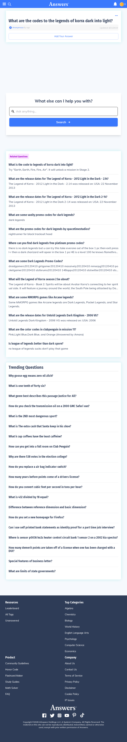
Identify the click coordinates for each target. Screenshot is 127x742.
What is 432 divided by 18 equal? (28, 497)
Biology (69, 620)
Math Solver (11, 687)
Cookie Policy (72, 694)
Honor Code (11, 669)
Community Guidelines (17, 663)
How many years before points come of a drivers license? (44, 477)
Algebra (69, 608)
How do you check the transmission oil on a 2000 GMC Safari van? (49, 406)
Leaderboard (12, 608)
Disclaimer (70, 687)
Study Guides (12, 681)
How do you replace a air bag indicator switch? (37, 467)
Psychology (71, 639)
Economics (70, 651)
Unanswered (12, 620)
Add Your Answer (63, 36)
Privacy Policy (72, 681)
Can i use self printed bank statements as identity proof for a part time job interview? (62, 527)
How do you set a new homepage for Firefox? (36, 517)
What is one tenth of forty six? (27, 386)
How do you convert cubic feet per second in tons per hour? (45, 487)
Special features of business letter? (30, 561)
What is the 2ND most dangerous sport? (33, 416)
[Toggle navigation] (4, 4)
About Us (70, 663)
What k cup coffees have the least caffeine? (35, 436)
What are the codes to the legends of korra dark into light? (61, 20)
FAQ (7, 694)
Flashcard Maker (14, 675)
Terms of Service (74, 675)
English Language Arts (77, 632)
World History (72, 626)
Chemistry (70, 614)
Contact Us (71, 669)
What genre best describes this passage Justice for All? (42, 396)
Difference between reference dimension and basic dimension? (47, 507)
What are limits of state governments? (32, 571)
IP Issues (69, 700)
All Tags (9, 614)
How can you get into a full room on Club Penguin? (39, 446)
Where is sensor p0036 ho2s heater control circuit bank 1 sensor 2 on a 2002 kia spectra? (63, 537)
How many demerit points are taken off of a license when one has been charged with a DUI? (62, 549)
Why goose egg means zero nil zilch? (31, 376)
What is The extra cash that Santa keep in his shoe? (40, 426)
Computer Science (74, 645)
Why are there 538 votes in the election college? (38, 456)
